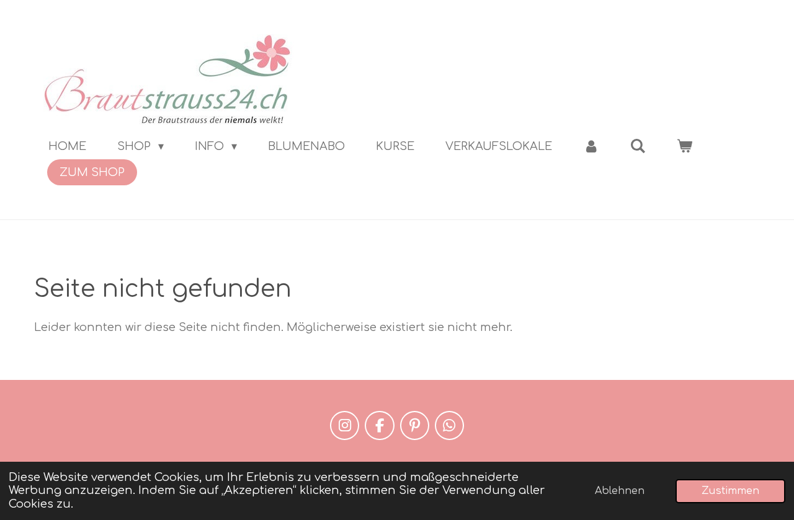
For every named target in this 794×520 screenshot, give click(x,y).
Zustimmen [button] (730, 490)
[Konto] (591, 146)
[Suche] (638, 146)
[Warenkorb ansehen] (684, 146)
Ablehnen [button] (620, 490)
